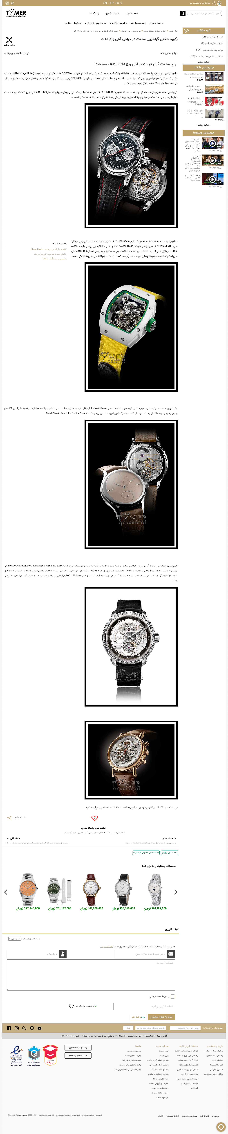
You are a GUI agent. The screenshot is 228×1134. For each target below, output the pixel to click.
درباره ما (215, 1116)
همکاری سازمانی (216, 1069)
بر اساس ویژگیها (119, 23)
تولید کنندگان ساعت (133, 1055)
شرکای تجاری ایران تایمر (213, 1074)
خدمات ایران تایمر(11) (213, 37)
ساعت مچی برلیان (169, 852)
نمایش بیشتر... (203, 62)
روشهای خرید (217, 1060)
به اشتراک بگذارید (19, 817)
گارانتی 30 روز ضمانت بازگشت (186, 1051)
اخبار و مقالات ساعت (160, 1093)
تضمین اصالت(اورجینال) (188, 1065)
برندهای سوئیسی (134, 1051)
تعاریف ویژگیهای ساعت (158, 1083)
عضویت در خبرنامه (213, 1028)
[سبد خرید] (219, 3)
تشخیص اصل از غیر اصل (131, 1060)
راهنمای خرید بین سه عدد (187, 1055)
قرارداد (160, 1116)
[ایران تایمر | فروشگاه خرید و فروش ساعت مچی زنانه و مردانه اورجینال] (16, 13)
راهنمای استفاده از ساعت (158, 1074)
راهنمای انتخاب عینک (159, 1069)
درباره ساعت (163, 1051)
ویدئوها (77, 23)
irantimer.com (22, 1115)
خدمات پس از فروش (96, 23)
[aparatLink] (32, 1028)
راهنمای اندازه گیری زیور (158, 1065)
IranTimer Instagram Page (7, 3)
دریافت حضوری (156, 23)
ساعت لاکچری (112, 13)
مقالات (68, 23)
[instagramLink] (17, 1028)
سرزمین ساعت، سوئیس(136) (210, 50)
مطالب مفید (162, 1046)
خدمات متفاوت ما (189, 1116)
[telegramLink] (24, 1028)
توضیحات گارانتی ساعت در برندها (128, 1069)
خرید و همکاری (215, 1046)
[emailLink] (39, 1028)
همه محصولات (139, 23)
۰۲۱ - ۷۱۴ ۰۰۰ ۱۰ (113, 3)
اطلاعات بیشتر (106, 947)
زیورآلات (94, 13)
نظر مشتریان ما (216, 1065)
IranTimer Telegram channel (12, 3)
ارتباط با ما (204, 1116)
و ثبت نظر (138, 1017)
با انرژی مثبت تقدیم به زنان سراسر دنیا (50, 254)
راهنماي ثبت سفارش (214, 1055)
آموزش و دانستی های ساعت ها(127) (207, 56)
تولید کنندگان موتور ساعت (130, 1065)
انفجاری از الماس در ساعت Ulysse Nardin (48, 249)
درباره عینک (163, 1055)
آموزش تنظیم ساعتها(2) (212, 43)
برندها (138, 1046)
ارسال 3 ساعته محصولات (188, 1060)
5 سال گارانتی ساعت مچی (187, 1069)
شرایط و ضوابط (172, 1116)
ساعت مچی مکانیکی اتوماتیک (146, 852)
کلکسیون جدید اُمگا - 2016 (54, 259)
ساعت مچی (132, 13)
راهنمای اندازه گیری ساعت (158, 1060)
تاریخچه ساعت (162, 1097)
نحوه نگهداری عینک (160, 1079)
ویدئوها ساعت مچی (160, 1088)
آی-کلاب (194, 1088)
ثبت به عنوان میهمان (161, 1017)
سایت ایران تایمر (79, 832)
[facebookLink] (9, 1028)
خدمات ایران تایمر (188, 1046)
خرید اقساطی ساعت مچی (187, 1079)
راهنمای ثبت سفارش (78, 1047)
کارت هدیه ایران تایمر (189, 1083)
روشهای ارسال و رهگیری (213, 1051)
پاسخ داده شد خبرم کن (159, 996)
